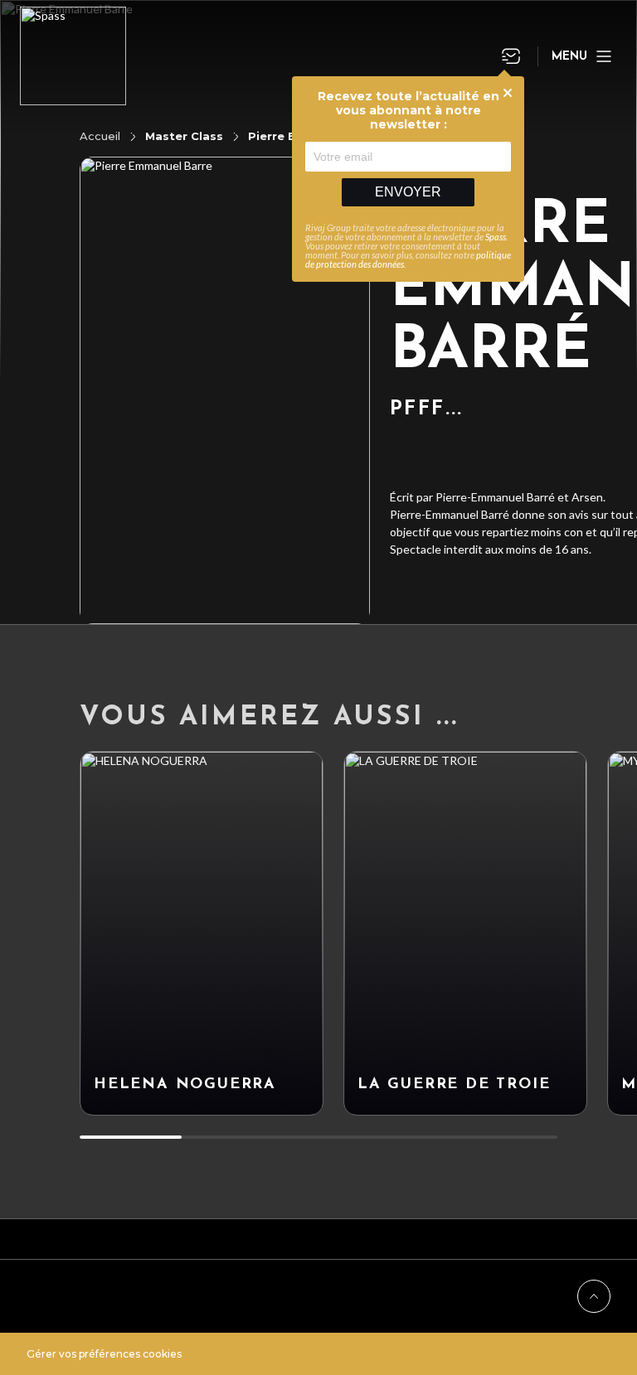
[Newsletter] (511, 56)
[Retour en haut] (593, 1296)
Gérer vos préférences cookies (104, 1354)
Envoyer (408, 192)
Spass (495, 236)
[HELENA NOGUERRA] (201, 933)
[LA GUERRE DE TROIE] (465, 933)
